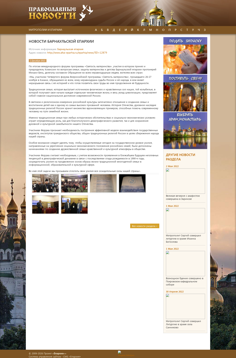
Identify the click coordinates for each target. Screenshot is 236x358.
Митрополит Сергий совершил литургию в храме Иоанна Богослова (183, 238)
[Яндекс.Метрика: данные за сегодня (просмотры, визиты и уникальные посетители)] (126, 354)
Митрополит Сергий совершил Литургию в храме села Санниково (183, 324)
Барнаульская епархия (70, 49)
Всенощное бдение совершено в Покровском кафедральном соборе (184, 281)
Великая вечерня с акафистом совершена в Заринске (183, 197)
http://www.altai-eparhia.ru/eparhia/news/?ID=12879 (77, 52)
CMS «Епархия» (72, 356)
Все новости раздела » (144, 225)
